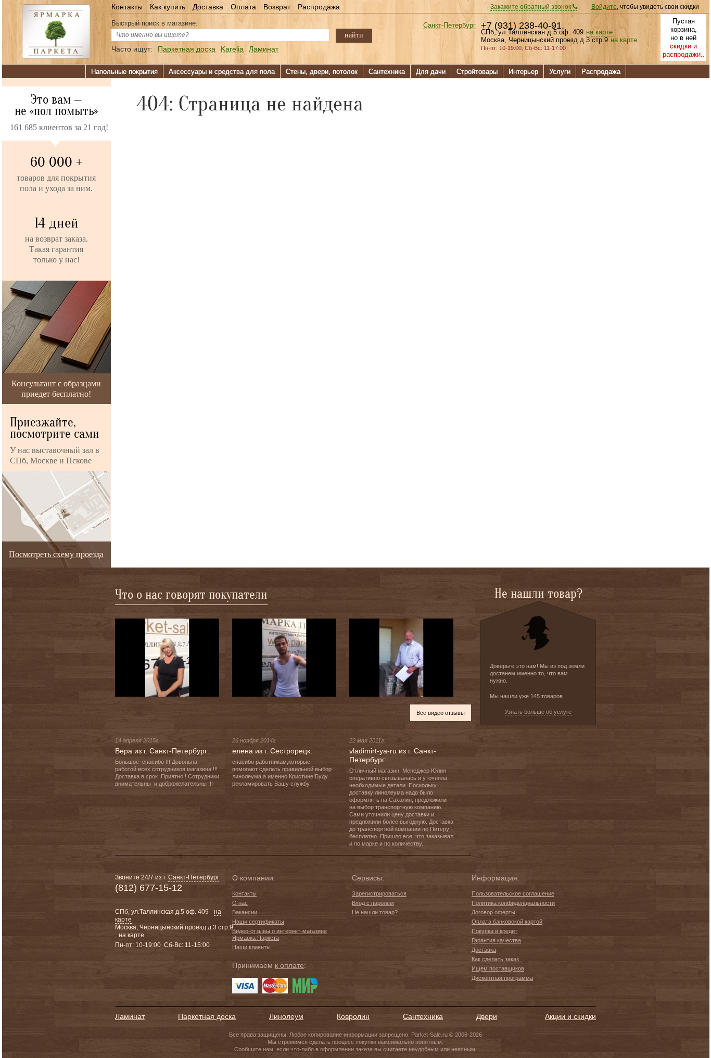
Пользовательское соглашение (513, 893)
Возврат (276, 7)
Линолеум (286, 1016)
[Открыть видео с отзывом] (167, 657)
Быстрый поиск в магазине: (154, 23)
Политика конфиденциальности (513, 903)
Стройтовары (477, 71)
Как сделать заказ (495, 959)
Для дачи (431, 71)
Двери (486, 1016)
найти (354, 35)
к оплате (289, 965)
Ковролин (353, 1016)
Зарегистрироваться (379, 893)
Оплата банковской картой (507, 921)
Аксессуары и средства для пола (222, 71)
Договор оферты (493, 912)
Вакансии (244, 912)
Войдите (604, 6)
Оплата (243, 7)
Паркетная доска (186, 49)
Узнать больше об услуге (538, 712)
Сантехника (387, 71)
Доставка (208, 7)
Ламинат (263, 49)
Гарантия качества (496, 940)
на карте (599, 32)
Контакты (127, 7)
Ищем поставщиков (498, 968)
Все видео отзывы (440, 713)
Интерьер (523, 71)
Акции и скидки (570, 1016)
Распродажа (319, 7)
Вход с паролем (373, 903)
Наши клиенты (251, 947)
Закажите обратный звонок (531, 6)
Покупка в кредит (494, 931)
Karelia (232, 49)
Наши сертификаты (258, 921)
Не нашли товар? (375, 912)
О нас (240, 903)
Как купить (167, 7)
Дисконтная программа (502, 978)
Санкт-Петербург (449, 25)
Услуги (559, 71)
